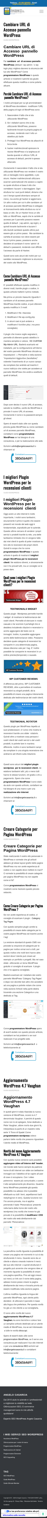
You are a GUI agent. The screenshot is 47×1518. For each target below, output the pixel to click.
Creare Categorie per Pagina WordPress (21, 831)
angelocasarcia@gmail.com (23, 4)
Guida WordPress (11, 40)
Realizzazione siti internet (12, 1450)
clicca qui (23, 1330)
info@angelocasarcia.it (24, 445)
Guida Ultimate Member (11, 1483)
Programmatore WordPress (12, 1446)
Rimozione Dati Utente (30, 1501)
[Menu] (40, 11)
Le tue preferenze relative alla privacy (26, 1511)
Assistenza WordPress (11, 1438)
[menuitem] (40, 11)
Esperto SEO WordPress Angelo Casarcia (23, 1418)
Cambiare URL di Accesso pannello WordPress (17, 29)
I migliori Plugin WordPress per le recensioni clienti (17, 482)
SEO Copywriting (9, 1457)
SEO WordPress (9, 1476)
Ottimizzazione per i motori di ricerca (16, 1442)
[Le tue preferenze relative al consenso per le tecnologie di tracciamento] (43, 1514)
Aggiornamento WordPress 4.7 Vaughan (22, 1083)
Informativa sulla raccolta (14, 1515)
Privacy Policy (19, 1501)
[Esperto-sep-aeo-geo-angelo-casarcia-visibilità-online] (19, 11)
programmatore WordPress (16, 1339)
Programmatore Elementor (12, 1453)
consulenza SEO (20, 1345)
